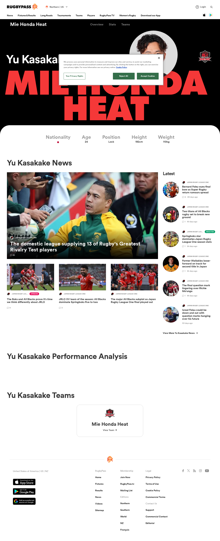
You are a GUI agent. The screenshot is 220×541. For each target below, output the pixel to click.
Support (150, 510)
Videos (98, 503)
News (10, 15)
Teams (79, 15)
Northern (125, 503)
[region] (111, 69)
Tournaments (64, 15)
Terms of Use (152, 483)
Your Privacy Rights (74, 76)
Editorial (150, 523)
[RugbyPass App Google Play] (43, 492)
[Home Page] (22, 7)
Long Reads (46, 15)
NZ (122, 523)
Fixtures (99, 483)
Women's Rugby (127, 15)
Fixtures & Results (27, 15)
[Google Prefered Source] (43, 502)
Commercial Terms (155, 497)
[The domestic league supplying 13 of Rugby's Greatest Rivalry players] (82, 215)
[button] (96, 24)
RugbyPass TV (107, 15)
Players (91, 15)
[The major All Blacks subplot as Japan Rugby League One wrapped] (134, 287)
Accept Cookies (148, 76)
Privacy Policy (153, 477)
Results (99, 490)
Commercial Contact (156, 516)
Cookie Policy (153, 490)
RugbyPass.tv (127, 483)
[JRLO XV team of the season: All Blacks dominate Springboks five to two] (82, 287)
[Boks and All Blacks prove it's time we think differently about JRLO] (30, 287)
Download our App (150, 15)
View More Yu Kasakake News (179, 333)
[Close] (159, 57)
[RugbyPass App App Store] (43, 482)
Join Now (125, 477)
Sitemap (99, 510)
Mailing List (126, 490)
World (123, 516)
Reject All (123, 76)
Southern (125, 510)
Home (98, 477)
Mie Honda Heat (28, 24)
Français (124, 529)
